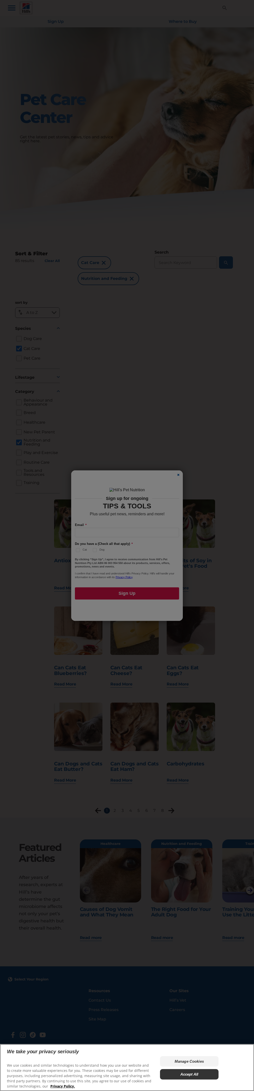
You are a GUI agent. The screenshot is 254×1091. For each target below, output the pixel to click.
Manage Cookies (189, 1061)
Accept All (189, 1074)
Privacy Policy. (62, 1086)
